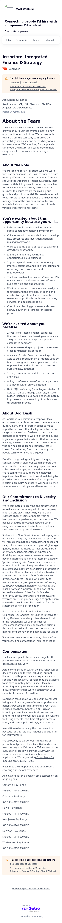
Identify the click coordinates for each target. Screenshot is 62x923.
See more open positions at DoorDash (31, 888)
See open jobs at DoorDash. (24, 82)
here (35, 770)
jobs (8, 40)
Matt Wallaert (25, 9)
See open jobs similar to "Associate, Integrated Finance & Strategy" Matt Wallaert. (33, 88)
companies (21, 40)
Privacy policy (24, 916)
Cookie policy (37, 916)
